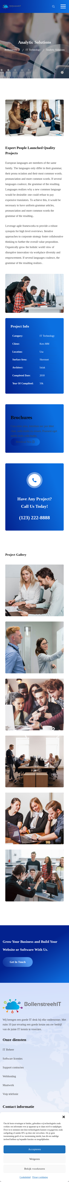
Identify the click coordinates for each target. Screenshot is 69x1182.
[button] (63, 1116)
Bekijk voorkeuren (34, 1168)
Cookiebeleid (25, 1177)
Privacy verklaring (40, 1177)
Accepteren (34, 1149)
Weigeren (34, 1159)
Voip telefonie (10, 1093)
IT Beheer (8, 1049)
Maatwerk (8, 1085)
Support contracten (13, 1067)
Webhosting (9, 1076)
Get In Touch (18, 962)
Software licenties (12, 1058)
